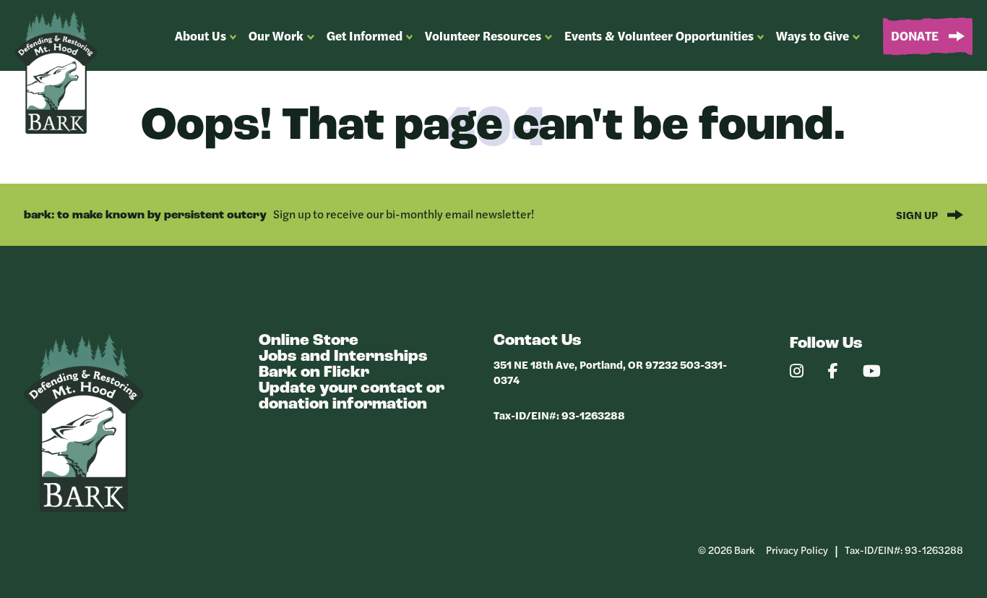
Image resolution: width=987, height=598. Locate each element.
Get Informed (364, 35)
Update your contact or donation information (351, 396)
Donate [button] (916, 35)
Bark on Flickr (314, 372)
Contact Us (538, 341)
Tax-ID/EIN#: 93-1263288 (559, 414)
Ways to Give (812, 35)
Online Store (308, 341)
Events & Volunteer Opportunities (659, 35)
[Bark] (84, 508)
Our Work (276, 35)
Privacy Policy (797, 549)
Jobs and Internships (343, 357)
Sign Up (918, 214)
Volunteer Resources (483, 35)
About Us (200, 35)
